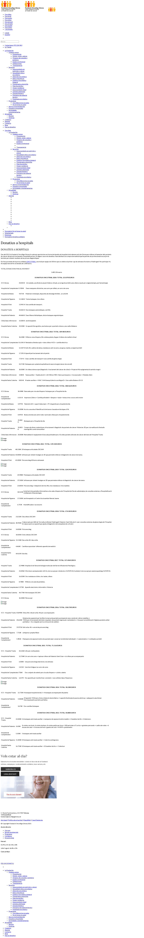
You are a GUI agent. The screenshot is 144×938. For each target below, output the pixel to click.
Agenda (11, 196)
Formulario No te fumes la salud (15, 231)
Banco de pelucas (22, 158)
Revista (15, 192)
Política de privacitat (15, 820)
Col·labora (8, 836)
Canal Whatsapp (10, 774)
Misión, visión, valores (23, 138)
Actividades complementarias (23, 188)
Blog (10, 222)
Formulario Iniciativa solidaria (15, 237)
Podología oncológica (23, 177)
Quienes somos (18, 134)
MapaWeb (27, 820)
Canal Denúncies (37, 820)
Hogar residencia (22, 166)
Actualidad (12, 190)
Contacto (8, 932)
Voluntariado (9, 233)
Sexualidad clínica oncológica (26, 155)
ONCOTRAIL (31, 261)
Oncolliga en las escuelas (24, 181)
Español (7, 35)
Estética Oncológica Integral (26, 160)
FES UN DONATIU (7, 863)
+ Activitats (9, 29)
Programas (16, 179)
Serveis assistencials (11, 832)
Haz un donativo (14, 224)
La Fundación (13, 132)
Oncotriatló (9, 24)
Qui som (7, 830)
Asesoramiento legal (23, 168)
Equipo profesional (22, 143)
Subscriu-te (11, 769)
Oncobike (8, 20)
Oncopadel (8, 26)
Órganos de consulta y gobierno (23, 878)
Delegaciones (17, 881)
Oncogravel (9, 22)
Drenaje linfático (22, 171)
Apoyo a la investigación (21, 184)
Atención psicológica (23, 156)
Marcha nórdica (21, 164)
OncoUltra (8, 27)
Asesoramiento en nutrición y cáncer (25, 887)
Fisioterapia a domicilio (24, 162)
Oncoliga (8, 130)
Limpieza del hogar (22, 170)
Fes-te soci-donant (14, 794)
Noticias (15, 194)
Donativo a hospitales (20, 186)
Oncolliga (8, 14)
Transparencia (21, 147)
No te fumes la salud (23, 183)
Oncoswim (8, 18)
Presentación (20, 136)
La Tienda (8, 47)
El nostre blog (9, 838)
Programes (8, 834)
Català (7, 33)
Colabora (8, 928)
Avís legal (4, 820)
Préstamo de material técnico (22, 907)
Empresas (8, 235)
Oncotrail (8, 16)
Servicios (16, 149)
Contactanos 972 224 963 (13, 45)
